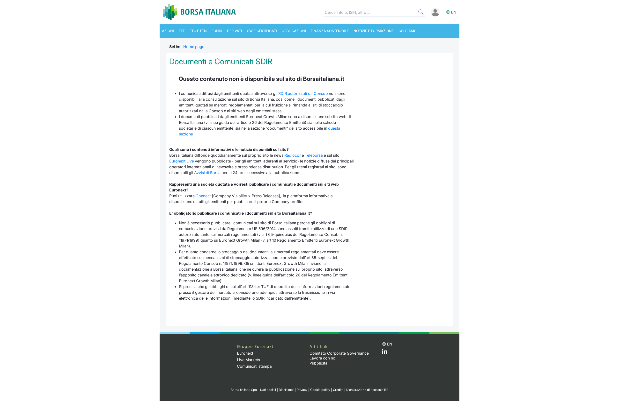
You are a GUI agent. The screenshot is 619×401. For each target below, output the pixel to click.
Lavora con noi (323, 358)
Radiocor (292, 155)
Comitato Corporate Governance (339, 353)
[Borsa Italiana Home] (199, 12)
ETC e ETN (198, 31)
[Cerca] (420, 12)
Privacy (302, 390)
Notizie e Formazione (374, 31)
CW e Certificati (262, 31)
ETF (182, 31)
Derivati (234, 31)
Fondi (217, 31)
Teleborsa (314, 155)
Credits (338, 390)
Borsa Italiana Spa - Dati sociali (253, 390)
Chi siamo (407, 31)
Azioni (168, 31)
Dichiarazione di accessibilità (367, 390)
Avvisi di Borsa (207, 172)
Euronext (245, 353)
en (453, 12)
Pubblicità (318, 363)
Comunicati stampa (254, 366)
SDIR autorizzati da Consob (303, 93)
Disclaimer (286, 390)
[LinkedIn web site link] (384, 352)
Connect (203, 195)
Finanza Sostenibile (330, 31)
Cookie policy (320, 390)
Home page (193, 46)
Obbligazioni (294, 31)
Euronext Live (181, 161)
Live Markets (248, 359)
